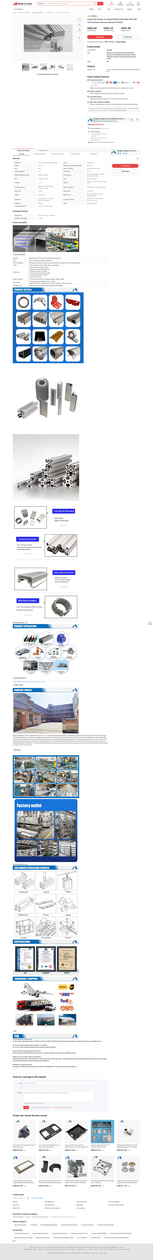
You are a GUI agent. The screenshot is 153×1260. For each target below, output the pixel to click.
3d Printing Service (50, 1205)
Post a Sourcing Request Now (62, 1107)
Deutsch (73, 1249)
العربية (85, 1249)
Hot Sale (15, 1202)
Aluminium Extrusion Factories (79, 1233)
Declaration (95, 1253)
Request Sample (121, 42)
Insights (121, 1247)
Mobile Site (114, 1247)
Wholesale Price (79, 1247)
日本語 (95, 1249)
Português (47, 1249)
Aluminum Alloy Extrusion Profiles (23, 1237)
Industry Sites (88, 1247)
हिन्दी (100, 1249)
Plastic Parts (16, 1208)
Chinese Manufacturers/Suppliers (55, 1247)
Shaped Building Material (38, 12)
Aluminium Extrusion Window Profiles (63, 1237)
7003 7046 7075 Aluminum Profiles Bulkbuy (116, 1237)
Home (14, 12)
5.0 (118, 153)
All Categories (19, 9)
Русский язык (60, 1249)
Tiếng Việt (116, 1249)
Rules (139, 9)
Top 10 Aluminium (82, 1237)
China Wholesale (69, 1247)
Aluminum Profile (50, 12)
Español (41, 1249)
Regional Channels (97, 1247)
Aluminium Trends (96, 1237)
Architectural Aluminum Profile (105, 1225)
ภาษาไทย (105, 1249)
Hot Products (33, 1247)
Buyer (99, 9)
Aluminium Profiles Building (99, 1233)
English (35, 1249)
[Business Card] (137, 158)
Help (108, 9)
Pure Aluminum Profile (87, 1225)
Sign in (138, 4)
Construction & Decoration (24, 12)
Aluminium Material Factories (41, 1233)
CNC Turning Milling (113, 1202)
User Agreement (86, 1253)
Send (26, 1107)
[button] (102, 154)
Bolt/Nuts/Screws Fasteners (52, 1208)
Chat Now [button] (128, 37)
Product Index (107, 1247)
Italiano (68, 1249)
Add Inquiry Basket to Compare (48, 74)
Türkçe (111, 1249)
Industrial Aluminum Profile (63, 12)
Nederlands (80, 1249)
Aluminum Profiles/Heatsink (116, 1205)
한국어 (90, 1249)
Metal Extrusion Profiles (42, 1237)
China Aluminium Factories (21, 1233)
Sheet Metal (79, 1205)
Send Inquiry (100, 37)
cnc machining (80, 1208)
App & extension (118, 9)
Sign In (90, 142)
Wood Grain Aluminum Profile (69, 1225)
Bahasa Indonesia (125, 1249)
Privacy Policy (102, 1253)
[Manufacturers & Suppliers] (22, 3)
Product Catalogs (38, 1198)
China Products (42, 1247)
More (14, 1241)
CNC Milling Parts (49, 1202)
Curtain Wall (33, 1225)
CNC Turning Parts (81, 1202)
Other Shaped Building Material (48, 1225)
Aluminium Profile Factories (59, 1233)
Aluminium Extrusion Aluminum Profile (120, 1233)
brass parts (16, 1205)
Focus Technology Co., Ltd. (64, 1253)
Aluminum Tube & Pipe (20, 1225)
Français (53, 1249)
